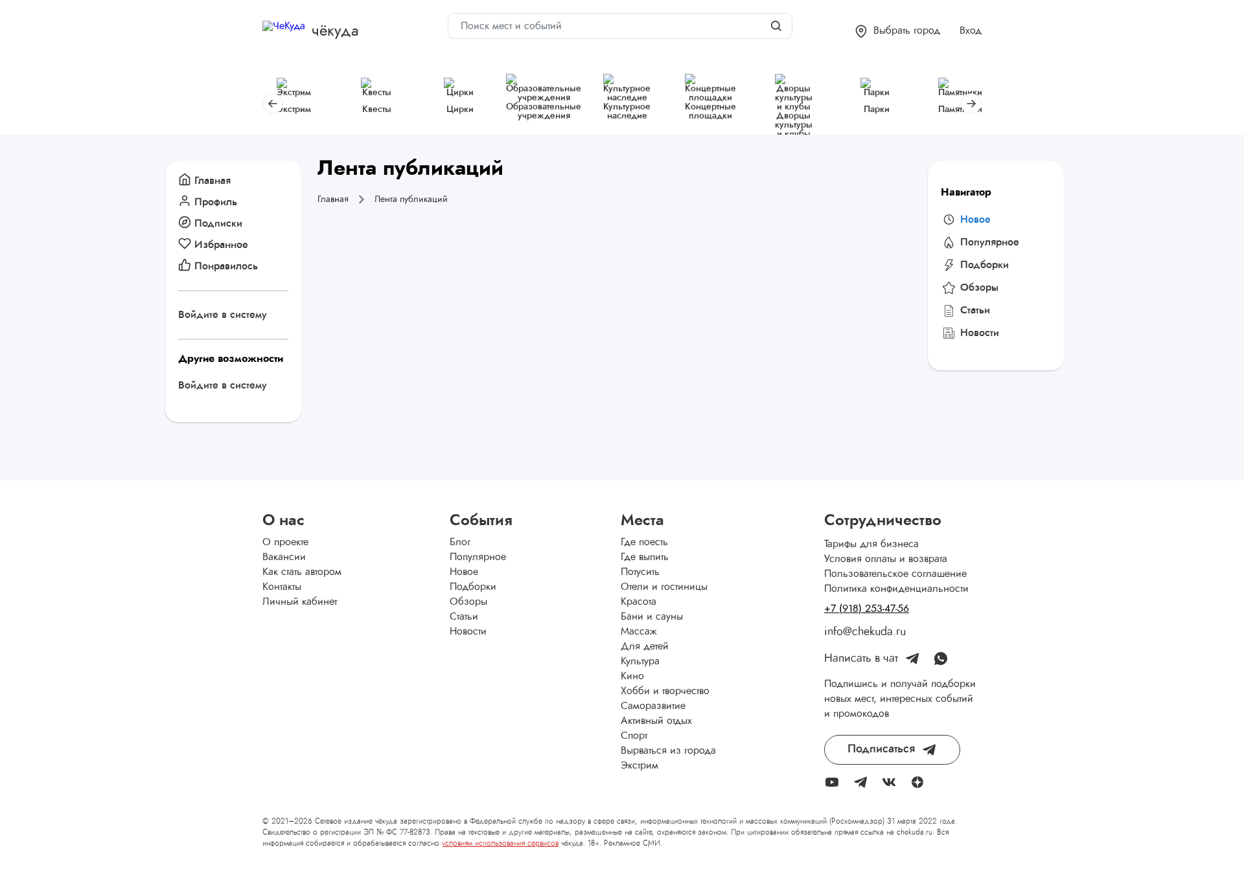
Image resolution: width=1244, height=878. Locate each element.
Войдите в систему (222, 315)
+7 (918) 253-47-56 (866, 608)
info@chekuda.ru (865, 632)
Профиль (215, 202)
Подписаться (881, 749)
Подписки (218, 223)
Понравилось (226, 266)
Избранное (221, 245)
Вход (971, 30)
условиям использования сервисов (500, 843)
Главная (212, 180)
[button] (897, 31)
